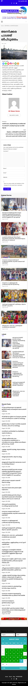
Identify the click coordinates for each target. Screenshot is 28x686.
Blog (14, 676)
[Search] (26, 21)
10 (6, 654)
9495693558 (19, 676)
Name (5, 168)
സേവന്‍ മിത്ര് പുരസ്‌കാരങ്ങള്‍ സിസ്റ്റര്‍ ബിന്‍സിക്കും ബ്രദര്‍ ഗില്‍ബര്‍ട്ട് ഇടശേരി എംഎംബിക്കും (13, 610)
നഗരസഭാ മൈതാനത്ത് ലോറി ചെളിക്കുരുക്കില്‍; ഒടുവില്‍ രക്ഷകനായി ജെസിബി (14, 251)
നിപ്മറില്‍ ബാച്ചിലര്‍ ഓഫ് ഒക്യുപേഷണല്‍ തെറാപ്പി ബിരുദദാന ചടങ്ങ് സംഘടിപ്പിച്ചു (14, 417)
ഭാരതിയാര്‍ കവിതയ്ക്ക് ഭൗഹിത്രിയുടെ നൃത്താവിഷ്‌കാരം (13, 432)
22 (25, 657)
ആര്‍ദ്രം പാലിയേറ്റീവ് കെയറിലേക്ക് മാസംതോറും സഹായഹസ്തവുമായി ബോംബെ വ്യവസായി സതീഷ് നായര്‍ (16, 133)
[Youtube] (8, 64)
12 (14, 654)
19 (14, 657)
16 (3, 657)
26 (14, 661)
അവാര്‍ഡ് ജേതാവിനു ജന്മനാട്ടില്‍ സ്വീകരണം (11, 489)
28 (21, 661)
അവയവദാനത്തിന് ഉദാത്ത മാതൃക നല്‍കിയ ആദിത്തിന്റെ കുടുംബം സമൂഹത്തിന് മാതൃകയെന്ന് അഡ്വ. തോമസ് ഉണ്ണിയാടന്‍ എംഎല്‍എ (14, 204)
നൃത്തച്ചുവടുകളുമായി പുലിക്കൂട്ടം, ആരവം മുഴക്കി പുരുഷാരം (14, 295)
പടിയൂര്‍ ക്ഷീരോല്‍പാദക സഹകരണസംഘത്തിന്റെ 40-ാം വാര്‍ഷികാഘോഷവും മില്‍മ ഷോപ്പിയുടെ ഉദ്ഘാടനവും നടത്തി (14, 441)
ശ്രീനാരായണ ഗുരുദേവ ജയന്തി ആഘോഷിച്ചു (11, 481)
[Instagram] (11, 64)
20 (17, 657)
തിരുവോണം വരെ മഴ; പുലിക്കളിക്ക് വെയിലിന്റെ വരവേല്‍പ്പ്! (14, 317)
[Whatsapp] (6, 64)
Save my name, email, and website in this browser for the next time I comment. (14, 184)
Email (5, 173)
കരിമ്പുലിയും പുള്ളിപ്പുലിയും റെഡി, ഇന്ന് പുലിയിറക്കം (14, 543)
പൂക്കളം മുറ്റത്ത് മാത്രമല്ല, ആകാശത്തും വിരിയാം (13, 450)
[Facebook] (3, 64)
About (10, 676)
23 (3, 661)
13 (17, 654)
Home (6, 676)
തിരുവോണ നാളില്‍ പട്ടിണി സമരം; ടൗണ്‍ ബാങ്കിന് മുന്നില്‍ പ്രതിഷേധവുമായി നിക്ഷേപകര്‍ (14, 560)
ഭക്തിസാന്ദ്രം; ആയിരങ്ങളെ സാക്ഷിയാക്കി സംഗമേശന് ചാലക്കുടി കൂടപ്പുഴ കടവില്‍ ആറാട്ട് (13, 125)
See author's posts (14, 115)
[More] (18, 64)
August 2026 (14, 639)
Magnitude (20, 682)
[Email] (16, 64)
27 (17, 661)
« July (3, 668)
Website (5, 177)
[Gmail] (13, 64)
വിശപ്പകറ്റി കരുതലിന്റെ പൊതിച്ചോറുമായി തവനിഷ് (10, 505)
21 (21, 657)
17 (6, 657)
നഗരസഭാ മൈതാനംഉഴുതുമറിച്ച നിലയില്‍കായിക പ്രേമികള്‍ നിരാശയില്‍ (13, 594)
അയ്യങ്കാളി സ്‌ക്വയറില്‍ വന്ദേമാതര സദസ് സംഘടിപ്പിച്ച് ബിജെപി (14, 463)
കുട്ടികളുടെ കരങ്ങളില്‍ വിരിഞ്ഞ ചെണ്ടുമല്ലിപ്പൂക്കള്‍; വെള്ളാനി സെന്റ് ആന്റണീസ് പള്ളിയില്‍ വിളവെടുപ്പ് (12, 551)
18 (10, 657)
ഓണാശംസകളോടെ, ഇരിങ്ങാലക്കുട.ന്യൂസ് (8, 602)
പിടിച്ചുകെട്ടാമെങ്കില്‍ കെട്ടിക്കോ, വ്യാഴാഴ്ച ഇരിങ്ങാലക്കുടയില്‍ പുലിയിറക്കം (14, 569)
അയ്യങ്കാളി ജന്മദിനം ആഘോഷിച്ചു (12, 457)
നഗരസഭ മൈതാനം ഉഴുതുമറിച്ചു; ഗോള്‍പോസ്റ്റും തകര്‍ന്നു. (11, 587)
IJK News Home (14, 111)
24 (6, 661)
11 (10, 654)
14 (21, 654)
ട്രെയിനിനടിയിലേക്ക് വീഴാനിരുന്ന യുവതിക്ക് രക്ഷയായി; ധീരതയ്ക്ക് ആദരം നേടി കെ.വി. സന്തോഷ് (14, 228)
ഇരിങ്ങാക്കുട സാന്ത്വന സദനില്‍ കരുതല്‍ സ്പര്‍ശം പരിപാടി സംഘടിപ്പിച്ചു (14, 425)
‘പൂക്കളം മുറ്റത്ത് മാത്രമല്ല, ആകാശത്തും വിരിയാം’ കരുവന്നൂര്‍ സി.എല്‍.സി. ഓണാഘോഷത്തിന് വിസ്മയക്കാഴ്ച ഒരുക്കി (14, 578)
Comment (6, 151)
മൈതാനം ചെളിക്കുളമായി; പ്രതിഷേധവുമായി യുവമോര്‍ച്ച (14, 274)
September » (23, 668)
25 (10, 661)
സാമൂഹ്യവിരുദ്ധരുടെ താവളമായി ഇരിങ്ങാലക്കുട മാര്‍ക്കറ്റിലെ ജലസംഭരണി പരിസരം (14, 409)
